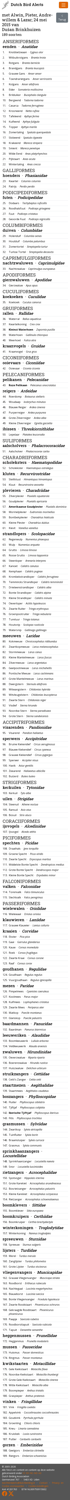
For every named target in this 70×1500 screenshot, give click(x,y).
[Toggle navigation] (63, 5)
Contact (43, 1482)
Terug (62, 19)
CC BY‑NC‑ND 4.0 (32, 1473)
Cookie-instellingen (38, 1486)
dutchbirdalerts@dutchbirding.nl (18, 1482)
